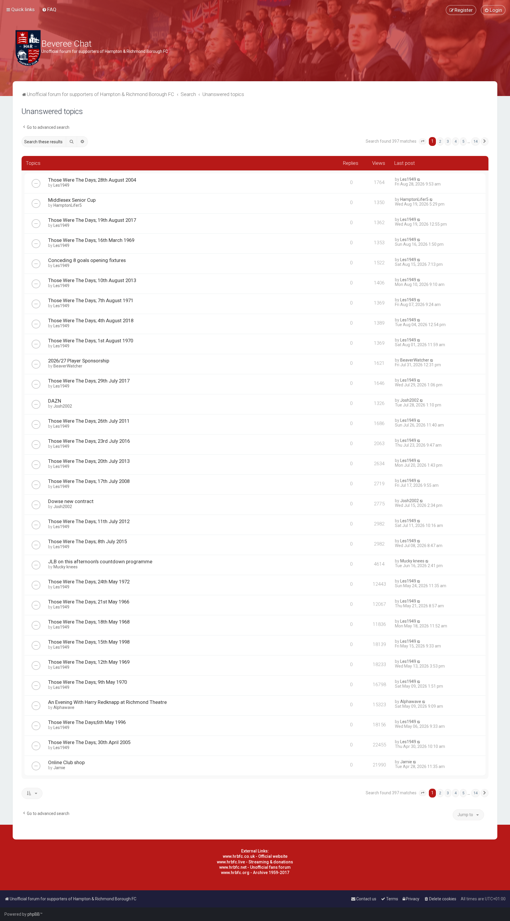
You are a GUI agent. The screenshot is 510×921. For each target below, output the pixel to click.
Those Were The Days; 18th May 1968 (89, 622)
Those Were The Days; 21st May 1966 (88, 602)
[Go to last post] (419, 179)
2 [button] (440, 141)
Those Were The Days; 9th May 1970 (87, 682)
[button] (422, 141)
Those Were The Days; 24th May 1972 (89, 582)
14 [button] (475, 141)
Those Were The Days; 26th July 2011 (89, 421)
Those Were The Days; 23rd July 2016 (89, 441)
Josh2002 (62, 406)
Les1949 (61, 185)
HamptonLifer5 (67, 205)
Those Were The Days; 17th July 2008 (89, 481)
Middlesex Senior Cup (72, 200)
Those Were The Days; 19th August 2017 (92, 220)
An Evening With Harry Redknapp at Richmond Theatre (107, 702)
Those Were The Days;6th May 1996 (87, 722)
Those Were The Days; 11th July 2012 (89, 521)
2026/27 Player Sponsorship (78, 361)
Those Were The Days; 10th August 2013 (92, 280)
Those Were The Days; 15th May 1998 (89, 642)
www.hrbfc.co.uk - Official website (255, 856)
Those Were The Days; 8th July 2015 (87, 541)
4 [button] (456, 141)
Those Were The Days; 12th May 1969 (89, 662)
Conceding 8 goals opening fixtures (87, 260)
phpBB (33, 914)
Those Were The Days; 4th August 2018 (90, 320)
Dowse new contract (71, 501)
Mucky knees (65, 566)
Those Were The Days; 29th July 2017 (89, 381)
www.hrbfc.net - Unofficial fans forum (255, 867)
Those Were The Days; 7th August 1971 (90, 300)
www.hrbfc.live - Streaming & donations (255, 862)
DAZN (54, 401)
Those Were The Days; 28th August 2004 (92, 180)
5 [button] (463, 141)
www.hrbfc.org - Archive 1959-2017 (255, 872)
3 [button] (448, 141)
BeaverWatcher (67, 366)
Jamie (59, 767)
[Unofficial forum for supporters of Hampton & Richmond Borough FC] (28, 48)
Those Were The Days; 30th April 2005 (89, 742)
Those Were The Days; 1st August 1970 (90, 341)
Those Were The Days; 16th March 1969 (91, 240)
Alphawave (63, 707)
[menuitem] (49, 9)
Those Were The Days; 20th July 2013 (89, 461)
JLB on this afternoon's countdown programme (100, 561)
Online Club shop (66, 762)
